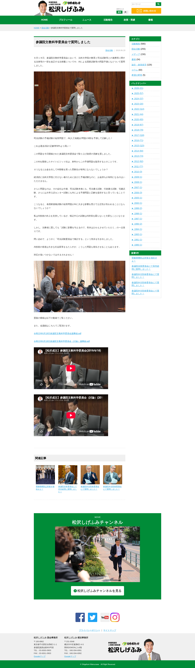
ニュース (86, 20)
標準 (119, 12)
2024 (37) (137, 99)
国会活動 (109, 50)
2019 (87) (137, 125)
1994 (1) (137, 229)
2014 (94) (137, 151)
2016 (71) (137, 140)
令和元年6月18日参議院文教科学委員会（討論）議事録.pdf (62, 341)
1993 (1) (137, 234)
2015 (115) (138, 145)
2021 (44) (137, 114)
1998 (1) (137, 214)
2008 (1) (137, 182)
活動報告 (108, 20)
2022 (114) (138, 109)
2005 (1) (137, 198)
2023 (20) (137, 104)
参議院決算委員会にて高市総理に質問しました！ (67, 489)
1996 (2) (137, 224)
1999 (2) (137, 208)
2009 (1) (137, 177)
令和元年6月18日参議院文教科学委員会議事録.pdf (57, 333)
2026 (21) (137, 88)
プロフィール (65, 20)
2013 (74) (137, 156)
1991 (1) (137, 240)
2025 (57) (137, 93)
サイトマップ (109, 630)
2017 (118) (138, 135)
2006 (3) (137, 193)
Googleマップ (40, 656)
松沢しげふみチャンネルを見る (99, 590)
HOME (44, 20)
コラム (135, 70)
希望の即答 (137, 75)
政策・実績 (129, 20)
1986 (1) (137, 245)
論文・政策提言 (139, 65)
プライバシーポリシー (89, 630)
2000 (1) (137, 203)
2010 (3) (137, 172)
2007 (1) (137, 187)
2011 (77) (137, 166)
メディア (136, 54)
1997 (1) (137, 219)
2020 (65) (137, 119)
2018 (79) (137, 130)
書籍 (150, 20)
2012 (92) (137, 161)
